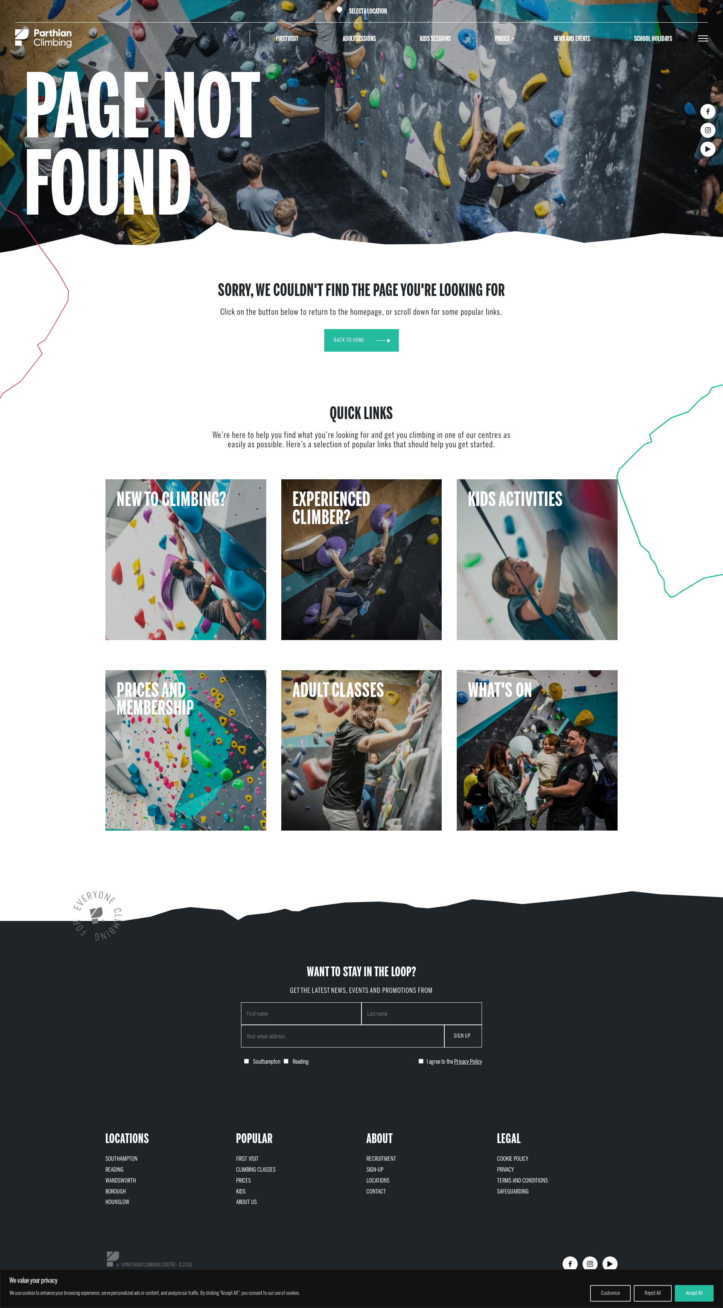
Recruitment (381, 1158)
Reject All (653, 1293)
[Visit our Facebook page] (707, 111)
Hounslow (117, 1202)
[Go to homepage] (43, 38)
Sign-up (374, 1169)
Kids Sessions (435, 38)
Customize (610, 1293)
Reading (114, 1169)
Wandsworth (120, 1180)
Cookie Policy (512, 1158)
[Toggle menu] (703, 38)
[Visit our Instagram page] (707, 130)
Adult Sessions (359, 38)
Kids (241, 1191)
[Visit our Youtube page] (707, 149)
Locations (377, 1180)
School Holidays (653, 38)
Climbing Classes (256, 1169)
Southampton (121, 1158)
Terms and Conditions (522, 1180)
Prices (502, 38)
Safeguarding (513, 1191)
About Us (246, 1202)
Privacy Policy (468, 1061)
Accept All (694, 1293)
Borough (115, 1191)
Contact (376, 1191)
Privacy (505, 1169)
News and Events (572, 38)
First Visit (287, 38)
